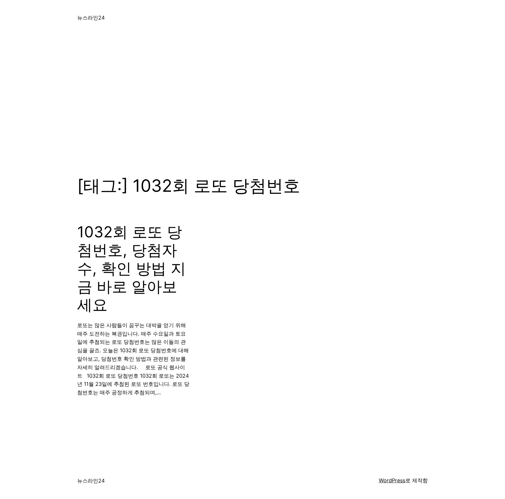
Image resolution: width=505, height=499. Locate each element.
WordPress (392, 480)
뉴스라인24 (91, 18)
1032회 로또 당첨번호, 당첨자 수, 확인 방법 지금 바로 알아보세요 (131, 268)
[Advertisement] (252, 97)
